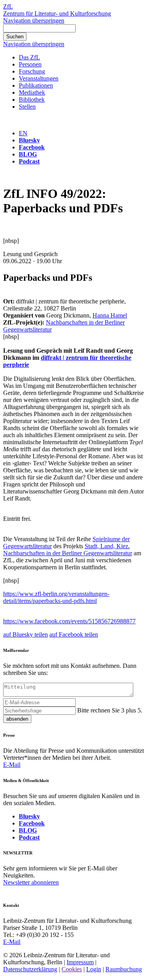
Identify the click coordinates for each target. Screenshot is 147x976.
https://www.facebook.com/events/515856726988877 (69, 621)
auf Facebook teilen (73, 634)
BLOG (28, 154)
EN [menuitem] (23, 133)
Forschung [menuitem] (32, 71)
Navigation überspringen (33, 20)
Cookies (72, 969)
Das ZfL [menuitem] (29, 57)
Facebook (32, 147)
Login (93, 969)
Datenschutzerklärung (30, 969)
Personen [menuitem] (30, 64)
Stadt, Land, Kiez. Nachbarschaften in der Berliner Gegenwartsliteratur (67, 549)
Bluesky (29, 140)
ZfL (8, 6)
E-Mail (11, 764)
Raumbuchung (123, 969)
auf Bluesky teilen (25, 634)
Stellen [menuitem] (27, 106)
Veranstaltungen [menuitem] (38, 78)
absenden (17, 719)
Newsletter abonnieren (31, 882)
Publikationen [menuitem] (36, 85)
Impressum (80, 962)
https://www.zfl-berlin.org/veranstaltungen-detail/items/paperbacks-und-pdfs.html (56, 597)
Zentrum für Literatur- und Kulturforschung (57, 13)
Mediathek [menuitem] (32, 92)
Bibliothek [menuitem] (32, 99)
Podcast (29, 161)
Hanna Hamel (110, 315)
